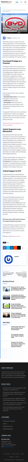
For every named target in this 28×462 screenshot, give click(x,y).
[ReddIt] (15, 248)
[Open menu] (25, 2)
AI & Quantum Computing (9, 421)
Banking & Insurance (8, 426)
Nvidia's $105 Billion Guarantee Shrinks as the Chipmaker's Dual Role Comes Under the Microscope (13, 408)
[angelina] (4, 38)
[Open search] (21, 2)
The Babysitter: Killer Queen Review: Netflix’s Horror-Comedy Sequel (18, 328)
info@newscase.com (9, 446)
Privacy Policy (7, 453)
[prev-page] (4, 350)
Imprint (22, 453)
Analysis (5, 423)
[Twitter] (8, 248)
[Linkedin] (12, 248)
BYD (8, 242)
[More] (22, 248)
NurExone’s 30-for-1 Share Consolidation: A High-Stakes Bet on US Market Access (18, 288)
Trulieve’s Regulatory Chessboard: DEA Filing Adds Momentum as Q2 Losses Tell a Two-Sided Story (18, 315)
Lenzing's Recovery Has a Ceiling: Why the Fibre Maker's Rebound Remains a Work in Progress (14, 399)
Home (4, 10)
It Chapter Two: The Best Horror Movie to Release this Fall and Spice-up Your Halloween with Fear (18, 344)
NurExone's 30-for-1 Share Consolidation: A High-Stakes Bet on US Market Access (14, 388)
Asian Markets (9, 10)
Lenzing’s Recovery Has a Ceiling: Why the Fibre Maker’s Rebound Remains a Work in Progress (18, 297)
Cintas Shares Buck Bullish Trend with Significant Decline (8, 274)
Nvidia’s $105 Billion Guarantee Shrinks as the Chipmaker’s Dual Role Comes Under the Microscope (18, 306)
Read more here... (16, 236)
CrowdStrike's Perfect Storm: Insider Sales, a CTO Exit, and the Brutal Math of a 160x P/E (14, 403)
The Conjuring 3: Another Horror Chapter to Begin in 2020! (17, 336)
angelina (9, 38)
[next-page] (6, 350)
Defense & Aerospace (8, 429)
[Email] (19, 248)
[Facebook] (4, 248)
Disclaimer (11, 456)
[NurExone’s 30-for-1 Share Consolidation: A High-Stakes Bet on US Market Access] (6, 288)
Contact (17, 456)
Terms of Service (15, 453)
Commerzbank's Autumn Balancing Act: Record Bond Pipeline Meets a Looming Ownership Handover (14, 394)
